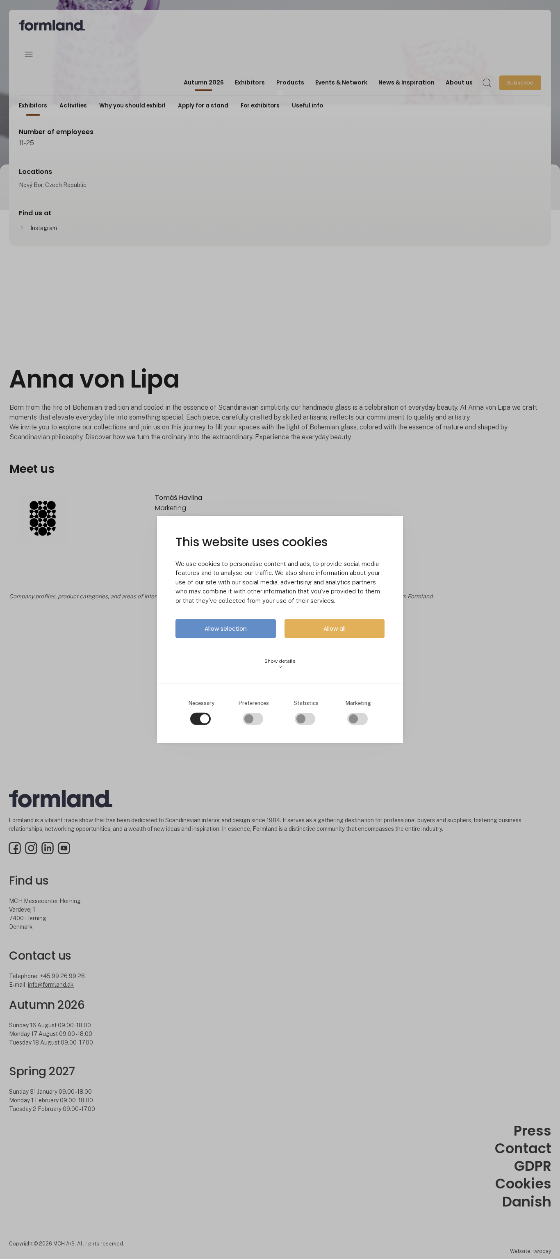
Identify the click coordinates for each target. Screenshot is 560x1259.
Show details (280, 663)
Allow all (334, 629)
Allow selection (226, 629)
